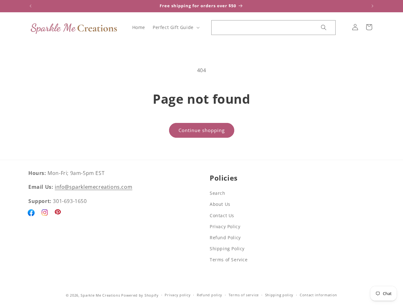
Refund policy (209, 295)
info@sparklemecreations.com (93, 187)
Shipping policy (279, 295)
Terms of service (244, 295)
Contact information (318, 295)
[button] (175, 27)
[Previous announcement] (30, 6)
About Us (220, 204)
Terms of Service (229, 260)
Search (217, 193)
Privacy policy (177, 295)
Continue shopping (202, 130)
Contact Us (222, 215)
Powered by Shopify (140, 295)
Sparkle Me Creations (100, 295)
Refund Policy (225, 237)
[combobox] (262, 27)
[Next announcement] (372, 6)
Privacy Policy (225, 226)
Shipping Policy (227, 249)
